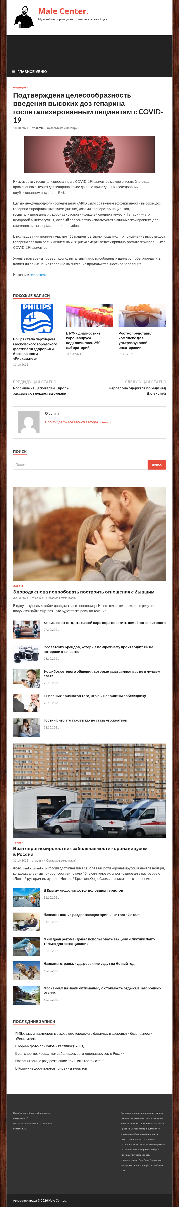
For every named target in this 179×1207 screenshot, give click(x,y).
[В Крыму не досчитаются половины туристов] (26, 905)
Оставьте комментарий (63, 128)
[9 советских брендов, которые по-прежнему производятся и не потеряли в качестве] (26, 662)
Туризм (18, 842)
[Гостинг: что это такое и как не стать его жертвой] (26, 735)
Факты (18, 586)
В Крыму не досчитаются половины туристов (83, 890)
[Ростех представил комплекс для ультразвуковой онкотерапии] (142, 328)
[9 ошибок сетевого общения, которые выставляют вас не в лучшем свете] (26, 687)
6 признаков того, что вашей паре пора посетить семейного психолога (105, 622)
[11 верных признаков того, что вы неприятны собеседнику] (26, 711)
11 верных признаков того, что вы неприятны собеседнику (95, 696)
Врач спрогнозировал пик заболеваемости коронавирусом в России (69, 1053)
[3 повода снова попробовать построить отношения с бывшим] (89, 582)
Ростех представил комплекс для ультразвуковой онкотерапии (136, 340)
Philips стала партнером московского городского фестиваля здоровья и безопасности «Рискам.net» (35, 348)
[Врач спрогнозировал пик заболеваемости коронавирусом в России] (89, 839)
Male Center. (63, 11)
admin (39, 128)
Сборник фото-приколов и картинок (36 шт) (49, 1046)
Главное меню (32, 71)
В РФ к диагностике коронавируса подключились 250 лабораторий (83, 340)
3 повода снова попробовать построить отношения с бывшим (84, 591)
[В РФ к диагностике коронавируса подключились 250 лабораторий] (89, 328)
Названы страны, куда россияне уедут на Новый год (89, 963)
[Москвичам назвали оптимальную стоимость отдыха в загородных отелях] (26, 1003)
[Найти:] (89, 465)
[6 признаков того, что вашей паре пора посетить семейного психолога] (26, 638)
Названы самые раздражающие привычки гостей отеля (92, 915)
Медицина (20, 87)
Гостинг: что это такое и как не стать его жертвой (85, 720)
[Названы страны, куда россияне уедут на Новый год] (26, 979)
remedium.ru (39, 274)
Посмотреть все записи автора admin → (78, 422)
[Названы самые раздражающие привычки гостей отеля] (26, 930)
